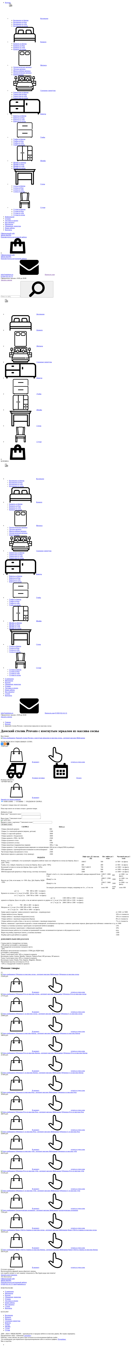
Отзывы (8, 219)
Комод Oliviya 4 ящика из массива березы (83, 1250)
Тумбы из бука (18, 141)
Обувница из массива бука (67, 1092)
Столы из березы (19, 186)
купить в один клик (78, 762)
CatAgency (27, 1335)
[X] (8, 744)
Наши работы (10, 228)
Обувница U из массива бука (69, 1132)
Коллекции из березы (20, 20)
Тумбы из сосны (19, 145)
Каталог (8, 2)
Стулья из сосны (19, 215)
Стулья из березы (19, 209)
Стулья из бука (18, 211)
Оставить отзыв (7, 824)
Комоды (43, 114)
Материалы (9, 224)
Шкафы (43, 161)
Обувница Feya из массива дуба (73, 1171)
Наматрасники (18, 74)
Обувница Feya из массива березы (75, 1053)
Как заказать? (10, 222)
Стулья (42, 207)
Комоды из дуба (19, 119)
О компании (9, 679)
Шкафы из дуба (18, 166)
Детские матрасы (19, 69)
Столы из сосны (19, 191)
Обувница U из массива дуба (70, 1191)
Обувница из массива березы (70, 1033)
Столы (42, 184)
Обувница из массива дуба (67, 1151)
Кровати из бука (19, 45)
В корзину (35, 762)
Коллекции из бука (20, 22)
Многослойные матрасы (22, 71)
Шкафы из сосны (19, 168)
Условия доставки (38, 778)
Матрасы (43, 65)
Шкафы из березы (19, 162)
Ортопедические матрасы (22, 67)
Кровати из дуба (19, 47)
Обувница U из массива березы (72, 1073)
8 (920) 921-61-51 (7, 276)
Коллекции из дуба (20, 24)
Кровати (43, 42)
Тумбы (42, 137)
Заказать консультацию (9, 1275)
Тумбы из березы (19, 139)
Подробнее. (62, 1339)
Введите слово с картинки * (16, 822)
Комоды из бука (19, 118)
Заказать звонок (6, 280)
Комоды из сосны (19, 121)
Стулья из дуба (18, 213)
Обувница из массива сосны (69, 974)
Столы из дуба (18, 190)
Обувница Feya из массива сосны (74, 994)
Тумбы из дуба (18, 143)
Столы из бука (18, 188)
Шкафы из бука (18, 164)
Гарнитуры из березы (20, 92)
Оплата (78, 778)
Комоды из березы (19, 116)
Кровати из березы (20, 44)
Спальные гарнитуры (48, 90)
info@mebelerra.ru (7, 274)
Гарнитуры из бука (20, 94)
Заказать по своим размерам (11, 799)
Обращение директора (13, 226)
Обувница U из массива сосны (71, 1014)
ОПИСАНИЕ (8, 801)
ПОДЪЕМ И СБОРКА (34, 801)
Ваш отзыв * (11, 818)
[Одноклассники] (5, 744)
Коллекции (44, 18)
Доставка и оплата (11, 220)
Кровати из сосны (19, 49)
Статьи (7, 694)
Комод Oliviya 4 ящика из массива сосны (82, 1230)
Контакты (8, 230)
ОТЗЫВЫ (19, 801)
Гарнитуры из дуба (20, 96)
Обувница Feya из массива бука (72, 1112)
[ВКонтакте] (2, 744)
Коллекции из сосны (20, 26)
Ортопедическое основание (68, 1210)
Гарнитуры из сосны (20, 98)
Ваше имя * (11, 814)
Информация (9, 217)
